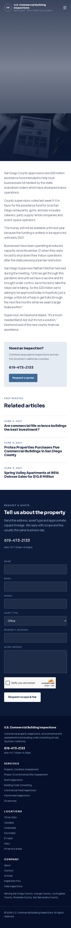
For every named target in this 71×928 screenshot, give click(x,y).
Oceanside (10, 827)
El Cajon (8, 838)
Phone (8, 595)
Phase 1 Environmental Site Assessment (26, 774)
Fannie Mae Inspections (17, 795)
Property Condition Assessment (21, 769)
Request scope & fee (22, 697)
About (7, 865)
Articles (8, 875)
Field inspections (13, 886)
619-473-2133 (21, 367)
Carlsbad (9, 822)
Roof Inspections (13, 779)
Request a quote (23, 377)
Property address (16, 629)
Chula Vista (10, 817)
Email (7, 578)
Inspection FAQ (12, 881)
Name (7, 561)
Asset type (11, 612)
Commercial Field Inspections (20, 790)
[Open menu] (65, 8)
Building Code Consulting (18, 785)
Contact (8, 870)
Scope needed (13, 647)
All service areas (13, 848)
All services (10, 800)
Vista (7, 843)
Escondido (10, 833)
